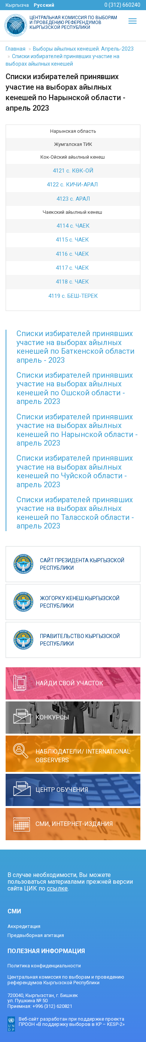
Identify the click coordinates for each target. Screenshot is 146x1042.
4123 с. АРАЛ (73, 198)
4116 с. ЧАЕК (73, 254)
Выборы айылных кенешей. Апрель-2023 (83, 49)
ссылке (57, 888)
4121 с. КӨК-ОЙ (73, 170)
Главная (15, 49)
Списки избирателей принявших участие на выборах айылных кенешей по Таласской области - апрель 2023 (75, 512)
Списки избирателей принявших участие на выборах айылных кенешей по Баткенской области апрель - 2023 (75, 346)
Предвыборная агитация (35, 935)
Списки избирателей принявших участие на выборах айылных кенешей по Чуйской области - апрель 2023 (74, 471)
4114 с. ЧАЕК (73, 225)
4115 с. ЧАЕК (73, 239)
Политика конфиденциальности (44, 965)
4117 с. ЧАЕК (73, 267)
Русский (44, 5)
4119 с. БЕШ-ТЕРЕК (73, 296)
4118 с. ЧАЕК (73, 281)
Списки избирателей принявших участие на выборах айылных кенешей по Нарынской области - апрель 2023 (77, 429)
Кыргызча (17, 5)
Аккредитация (23, 926)
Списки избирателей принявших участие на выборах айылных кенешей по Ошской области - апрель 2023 (74, 388)
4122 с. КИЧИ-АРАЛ (73, 184)
